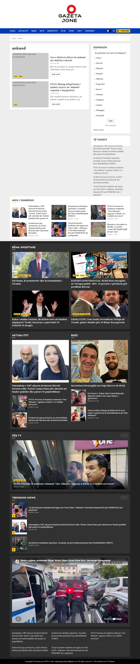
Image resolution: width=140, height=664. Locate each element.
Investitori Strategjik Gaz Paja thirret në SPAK (98, 385)
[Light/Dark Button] (109, 31)
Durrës (99, 63)
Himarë (99, 68)
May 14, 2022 (55, 93)
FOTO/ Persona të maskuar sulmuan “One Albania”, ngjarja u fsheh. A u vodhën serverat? (108, 170)
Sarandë (100, 115)
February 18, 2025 (94, 401)
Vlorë (98, 58)
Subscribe (125, 31)
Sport (71, 31)
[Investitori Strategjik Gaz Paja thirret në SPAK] (99, 361)
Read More (56, 74)
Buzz (15, 105)
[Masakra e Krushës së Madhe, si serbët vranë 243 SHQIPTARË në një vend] (98, 229)
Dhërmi (99, 79)
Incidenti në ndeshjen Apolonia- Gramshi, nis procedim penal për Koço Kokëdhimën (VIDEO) (107, 161)
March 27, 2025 (73, 219)
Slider (20, 76)
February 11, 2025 (94, 418)
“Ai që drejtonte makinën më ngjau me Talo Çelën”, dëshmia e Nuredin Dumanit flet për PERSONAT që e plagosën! (108, 190)
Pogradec (100, 84)
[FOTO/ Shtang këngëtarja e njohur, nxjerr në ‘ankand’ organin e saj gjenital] (30, 94)
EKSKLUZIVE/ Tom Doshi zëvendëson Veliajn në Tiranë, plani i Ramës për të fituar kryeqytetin (98, 321)
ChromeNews (99, 661)
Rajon (34, 31)
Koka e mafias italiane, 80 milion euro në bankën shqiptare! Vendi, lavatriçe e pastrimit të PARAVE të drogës (39, 322)
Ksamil (99, 73)
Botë (42, 31)
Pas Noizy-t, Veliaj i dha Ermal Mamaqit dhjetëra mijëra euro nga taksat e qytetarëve (106, 396)
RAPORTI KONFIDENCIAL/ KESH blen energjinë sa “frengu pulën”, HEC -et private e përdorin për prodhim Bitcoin (99, 283)
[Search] (113, 31)
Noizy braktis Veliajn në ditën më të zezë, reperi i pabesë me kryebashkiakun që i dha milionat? (108, 413)
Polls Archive (98, 130)
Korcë (99, 89)
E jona (12, 31)
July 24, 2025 (33, 512)
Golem (99, 105)
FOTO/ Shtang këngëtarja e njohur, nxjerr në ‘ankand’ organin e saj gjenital (65, 87)
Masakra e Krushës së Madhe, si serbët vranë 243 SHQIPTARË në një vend (117, 228)
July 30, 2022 (55, 63)
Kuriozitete (52, 31)
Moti (80, 31)
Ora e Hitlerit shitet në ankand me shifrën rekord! (67, 59)
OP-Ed (63, 31)
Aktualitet (23, 31)
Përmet (99, 94)
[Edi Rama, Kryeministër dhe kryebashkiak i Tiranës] (40, 265)
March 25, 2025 (113, 219)
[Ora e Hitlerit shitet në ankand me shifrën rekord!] (30, 66)
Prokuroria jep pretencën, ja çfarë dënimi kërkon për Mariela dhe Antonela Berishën (107, 180)
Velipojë (100, 100)
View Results (110, 125)
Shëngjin (100, 110)
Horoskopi (89, 31)
